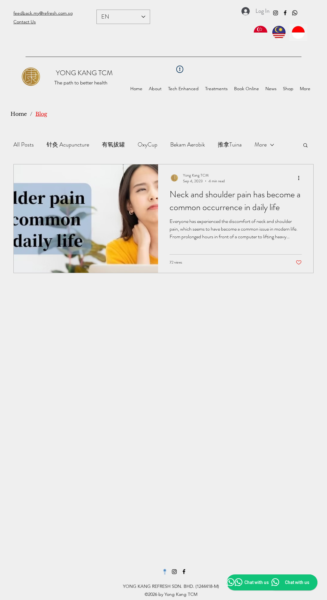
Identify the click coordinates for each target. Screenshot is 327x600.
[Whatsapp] (295, 13)
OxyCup (147, 144)
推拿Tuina (230, 144)
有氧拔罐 (113, 144)
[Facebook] (285, 13)
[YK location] (165, 571)
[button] (216, 88)
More (261, 144)
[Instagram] (275, 13)
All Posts (23, 144)
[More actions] (301, 178)
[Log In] (244, 11)
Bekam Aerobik (187, 144)
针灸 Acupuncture (68, 144)
